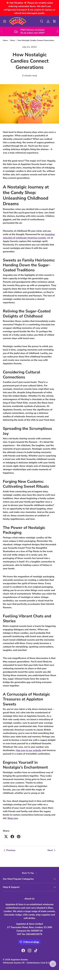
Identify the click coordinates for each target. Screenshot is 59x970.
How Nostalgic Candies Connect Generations (36, 40)
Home (5, 40)
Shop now (12, 818)
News (12, 40)
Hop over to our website (28, 750)
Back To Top (28, 873)
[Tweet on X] (6, 836)
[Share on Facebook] (12, 836)
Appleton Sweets (19, 959)
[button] (54, 21)
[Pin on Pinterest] (18, 836)
